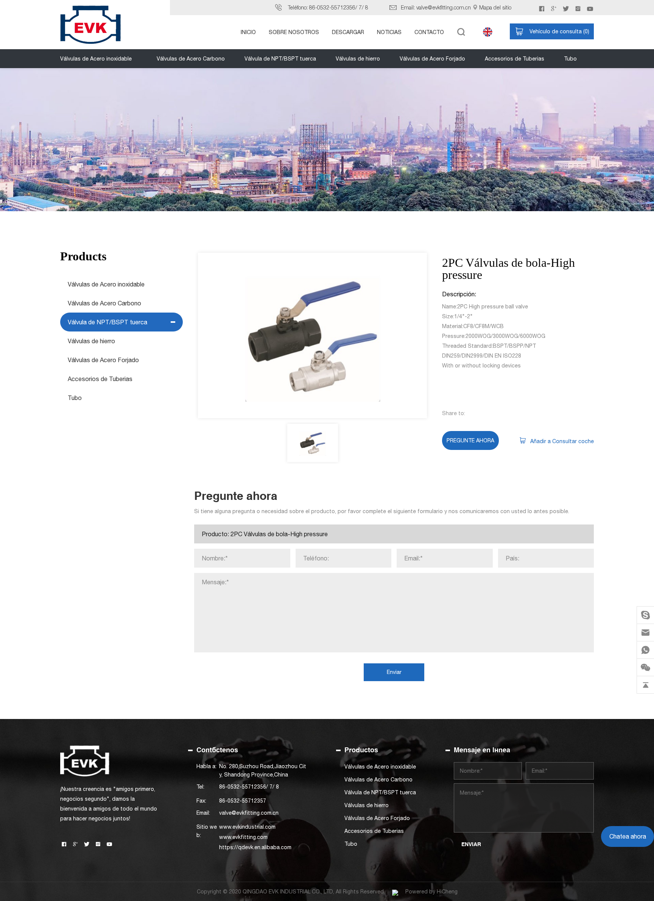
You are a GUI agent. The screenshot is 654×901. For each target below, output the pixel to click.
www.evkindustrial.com (247, 827)
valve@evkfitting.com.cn (443, 7)
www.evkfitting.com (243, 837)
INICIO (248, 32)
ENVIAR (471, 844)
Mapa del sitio (495, 7)
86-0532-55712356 (332, 7)
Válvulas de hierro (358, 59)
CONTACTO (429, 32)
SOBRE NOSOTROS (294, 32)
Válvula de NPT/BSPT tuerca (280, 59)
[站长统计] (395, 892)
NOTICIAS (389, 32)
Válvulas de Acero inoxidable (96, 59)
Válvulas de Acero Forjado (432, 59)
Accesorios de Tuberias (514, 59)
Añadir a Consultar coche (562, 441)
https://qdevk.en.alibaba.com (255, 847)
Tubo (570, 59)
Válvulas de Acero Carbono (191, 59)
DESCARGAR (348, 32)
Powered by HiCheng (431, 892)
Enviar (394, 672)
